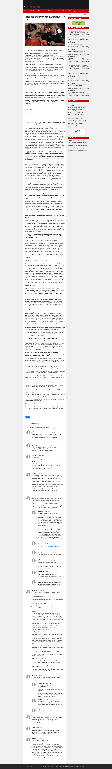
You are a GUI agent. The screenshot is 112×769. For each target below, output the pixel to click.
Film (72, 147)
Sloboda (69, 151)
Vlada (83, 145)
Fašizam (69, 147)
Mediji (69, 144)
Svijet (87, 142)
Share (27, 417)
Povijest (86, 140)
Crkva (85, 147)
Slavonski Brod (80, 142)
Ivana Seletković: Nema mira (75, 118)
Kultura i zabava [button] (48, 11)
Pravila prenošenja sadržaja (57, 766)
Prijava (81, 11)
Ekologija (69, 150)
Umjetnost (74, 150)
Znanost (77, 150)
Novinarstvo (69, 148)
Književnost (73, 144)
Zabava (72, 150)
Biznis (71, 11)
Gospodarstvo (74, 142)
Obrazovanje (85, 148)
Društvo (83, 140)
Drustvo (86, 150)
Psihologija (78, 148)
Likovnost (75, 148)
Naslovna (27, 11)
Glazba (80, 147)
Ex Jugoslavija (79, 145)
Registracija (86, 11)
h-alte (44, 91)
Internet (83, 150)
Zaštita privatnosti (69, 766)
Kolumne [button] (58, 11)
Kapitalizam (80, 144)
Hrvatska (70, 141)
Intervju (65, 11)
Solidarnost (80, 150)
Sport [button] (75, 11)
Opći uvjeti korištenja (44, 766)
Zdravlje (73, 148)
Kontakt (82, 766)
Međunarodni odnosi (72, 145)
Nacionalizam (77, 147)
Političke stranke (86, 144)
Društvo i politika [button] (36, 11)
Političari (69, 142)
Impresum (76, 766)
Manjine (83, 147)
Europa (85, 145)
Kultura (84, 142)
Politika (79, 140)
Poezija (82, 148)
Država (75, 140)
